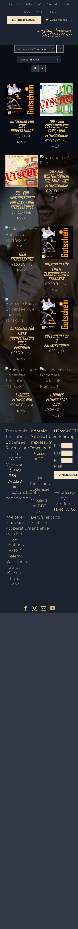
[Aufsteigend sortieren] (59, 49)
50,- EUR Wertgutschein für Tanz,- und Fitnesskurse (21, 200)
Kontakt (39, 431)
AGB (39, 458)
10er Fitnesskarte (22, 257)
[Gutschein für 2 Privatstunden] (56, 300)
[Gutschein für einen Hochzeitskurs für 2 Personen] (21, 300)
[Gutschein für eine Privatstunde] (21, 85)
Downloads (41, 447)
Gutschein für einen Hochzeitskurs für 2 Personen (21, 338)
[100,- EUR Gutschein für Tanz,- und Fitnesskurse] (56, 85)
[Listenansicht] (42, 68)
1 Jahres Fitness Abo (22, 397)
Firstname (57, 445)
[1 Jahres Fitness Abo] (21, 369)
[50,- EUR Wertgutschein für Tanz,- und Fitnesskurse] (21, 157)
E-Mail (57, 463)
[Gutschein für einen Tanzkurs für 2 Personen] (56, 229)
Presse (39, 453)
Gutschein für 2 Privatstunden (56, 341)
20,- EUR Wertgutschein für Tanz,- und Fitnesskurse (56, 179)
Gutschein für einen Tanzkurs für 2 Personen (56, 272)
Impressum (41, 442)
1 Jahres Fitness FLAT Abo (56, 399)
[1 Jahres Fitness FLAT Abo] (56, 369)
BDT (42, 506)
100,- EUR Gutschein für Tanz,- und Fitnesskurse (56, 129)
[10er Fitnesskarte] (21, 229)
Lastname (57, 453)
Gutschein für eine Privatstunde (22, 126)
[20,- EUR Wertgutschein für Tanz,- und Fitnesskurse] (56, 157)
